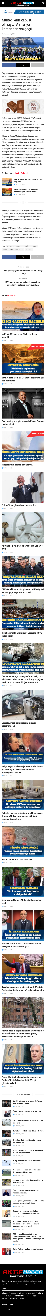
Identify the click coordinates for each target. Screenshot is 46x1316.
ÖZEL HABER (8, 1296)
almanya (10, 246)
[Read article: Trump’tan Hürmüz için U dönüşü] (23, 841)
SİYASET (22, 1293)
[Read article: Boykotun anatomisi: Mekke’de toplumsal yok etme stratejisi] (7, 192)
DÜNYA (40, 1293)
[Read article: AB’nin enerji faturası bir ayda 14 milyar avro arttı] (23, 527)
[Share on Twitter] (23, 65)
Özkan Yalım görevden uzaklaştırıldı (19, 505)
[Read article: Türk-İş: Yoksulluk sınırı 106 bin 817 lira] (6, 1133)
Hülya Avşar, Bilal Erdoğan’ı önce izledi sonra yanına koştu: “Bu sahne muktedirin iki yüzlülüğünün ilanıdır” (22, 769)
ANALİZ (13, 1293)
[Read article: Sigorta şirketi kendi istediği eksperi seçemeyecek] (23, 705)
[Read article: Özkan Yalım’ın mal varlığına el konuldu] (6, 1251)
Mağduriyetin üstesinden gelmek (17, 464)
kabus (34, 246)
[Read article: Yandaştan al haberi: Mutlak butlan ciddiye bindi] (23, 882)
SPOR (28, 1296)
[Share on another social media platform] (37, 65)
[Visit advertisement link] (23, 14)
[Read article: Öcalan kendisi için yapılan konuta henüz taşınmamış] (6, 1192)
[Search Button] (43, 3)
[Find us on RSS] (9, 1309)
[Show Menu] (3, 3)
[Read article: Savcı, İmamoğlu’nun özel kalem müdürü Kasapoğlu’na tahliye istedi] (6, 1213)
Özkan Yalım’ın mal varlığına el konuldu (28, 1249)
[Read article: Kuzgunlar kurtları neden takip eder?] (6, 1163)
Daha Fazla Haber (23, 1094)
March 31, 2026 (20, 184)
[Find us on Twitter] (6, 1309)
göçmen (19, 246)
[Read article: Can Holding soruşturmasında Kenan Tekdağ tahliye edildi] (23, 403)
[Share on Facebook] (9, 65)
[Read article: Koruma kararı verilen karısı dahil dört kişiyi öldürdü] (6, 1182)
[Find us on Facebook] (2, 1309)
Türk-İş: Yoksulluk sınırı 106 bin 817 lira (28, 1131)
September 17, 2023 (8, 34)
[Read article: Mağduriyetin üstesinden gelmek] (23, 446)
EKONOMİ (31, 1293)
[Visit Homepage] (23, 3)
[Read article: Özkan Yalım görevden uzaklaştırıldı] (23, 487)
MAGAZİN (13, 1298)
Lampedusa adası (16, 249)
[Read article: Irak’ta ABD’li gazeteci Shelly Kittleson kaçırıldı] (7, 182)
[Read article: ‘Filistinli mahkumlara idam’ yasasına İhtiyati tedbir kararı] (23, 614)
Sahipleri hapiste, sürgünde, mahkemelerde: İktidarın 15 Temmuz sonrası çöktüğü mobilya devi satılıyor (22, 816)
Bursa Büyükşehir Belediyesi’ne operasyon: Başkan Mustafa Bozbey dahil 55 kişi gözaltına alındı (21, 1080)
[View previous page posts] (21, 202)
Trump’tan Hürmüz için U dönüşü (17, 859)
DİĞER (22, 1298)
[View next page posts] (25, 202)
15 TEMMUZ (19, 1296)
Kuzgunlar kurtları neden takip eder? (27, 1161)
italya (27, 246)
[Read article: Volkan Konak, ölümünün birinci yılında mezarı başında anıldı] (6, 1152)
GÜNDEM (5, 1293)
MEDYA (4, 1298)
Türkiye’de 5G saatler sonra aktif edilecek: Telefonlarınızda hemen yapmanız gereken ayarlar (26, 1224)
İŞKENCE (36, 1296)
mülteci (28, 249)
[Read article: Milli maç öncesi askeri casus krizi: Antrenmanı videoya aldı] (6, 1172)
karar (5, 249)
